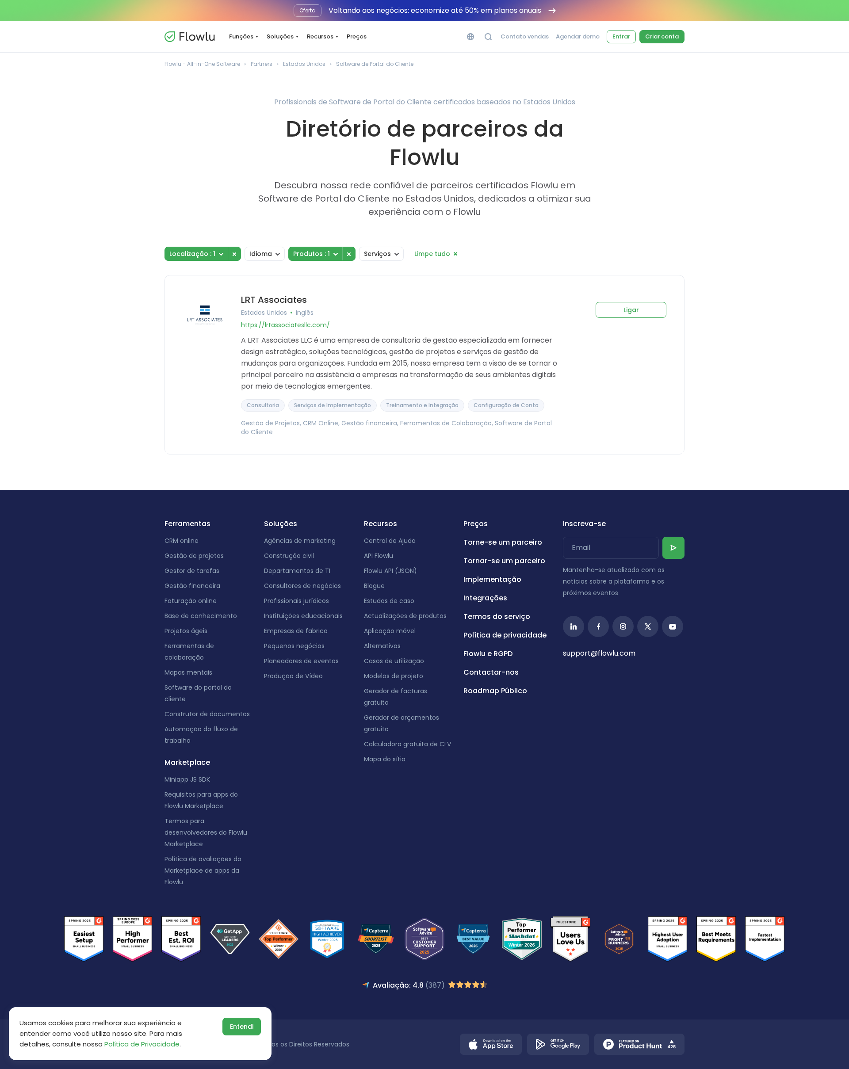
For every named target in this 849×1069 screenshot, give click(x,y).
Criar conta (662, 36)
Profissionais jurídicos (296, 600)
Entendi (241, 1026)
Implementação (492, 579)
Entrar (621, 36)
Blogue (374, 585)
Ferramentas (187, 524)
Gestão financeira (192, 585)
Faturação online (190, 600)
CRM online (181, 540)
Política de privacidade (505, 635)
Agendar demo (578, 37)
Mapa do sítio (384, 759)
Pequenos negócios (294, 645)
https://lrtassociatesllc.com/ (285, 325)
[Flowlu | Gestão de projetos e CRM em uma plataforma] (189, 36)
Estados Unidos (304, 64)
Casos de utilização (394, 661)
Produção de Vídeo (293, 676)
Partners (261, 64)
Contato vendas (525, 37)
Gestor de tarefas (191, 570)
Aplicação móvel (390, 630)
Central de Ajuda (390, 540)
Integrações (485, 598)
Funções (241, 36)
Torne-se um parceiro (502, 542)
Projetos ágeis (185, 630)
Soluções (280, 36)
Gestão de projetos (194, 555)
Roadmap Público (495, 691)
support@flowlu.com (599, 653)
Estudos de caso (389, 600)
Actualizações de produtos (405, 615)
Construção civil (289, 555)
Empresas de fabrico (296, 630)
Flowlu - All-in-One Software (202, 64)
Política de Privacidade (142, 1044)
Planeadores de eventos (301, 661)
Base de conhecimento (200, 615)
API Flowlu (378, 555)
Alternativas (382, 645)
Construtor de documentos (207, 714)
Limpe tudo (432, 253)
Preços (357, 36)
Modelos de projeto (393, 676)
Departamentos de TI (297, 570)
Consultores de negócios (302, 585)
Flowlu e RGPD (487, 654)
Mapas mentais (188, 672)
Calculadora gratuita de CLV (407, 744)
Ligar (631, 309)
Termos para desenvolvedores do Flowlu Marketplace (205, 832)
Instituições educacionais (303, 615)
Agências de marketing (300, 540)
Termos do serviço (496, 616)
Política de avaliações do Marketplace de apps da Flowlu (202, 870)
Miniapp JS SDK (187, 779)
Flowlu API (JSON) (390, 570)
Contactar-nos (491, 672)
